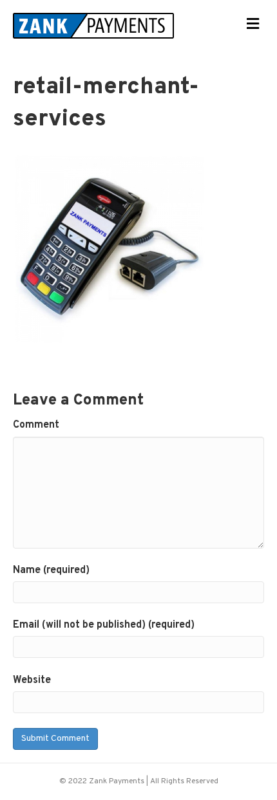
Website (32, 680)
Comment (36, 425)
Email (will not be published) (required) (104, 625)
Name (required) (51, 570)
